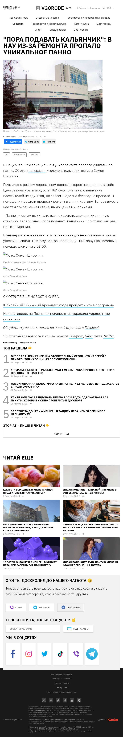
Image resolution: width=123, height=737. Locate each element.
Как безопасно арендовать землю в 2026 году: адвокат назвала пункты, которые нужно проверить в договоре (59, 399)
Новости (7, 7)
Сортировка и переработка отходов (89, 17)
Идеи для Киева (18, 17)
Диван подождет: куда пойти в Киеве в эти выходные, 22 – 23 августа (90, 491)
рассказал (37, 170)
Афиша (16, 7)
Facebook (92, 327)
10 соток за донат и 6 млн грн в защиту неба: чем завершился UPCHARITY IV (58, 412)
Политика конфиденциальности (61, 692)
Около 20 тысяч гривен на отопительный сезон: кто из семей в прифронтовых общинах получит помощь (58, 357)
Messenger (73, 607)
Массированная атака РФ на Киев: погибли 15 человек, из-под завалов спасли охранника (65, 385)
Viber (89, 336)
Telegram (76, 336)
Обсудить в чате (28, 343)
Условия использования (61, 674)
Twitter (108, 336)
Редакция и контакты (61, 679)
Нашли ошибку (10, 343)
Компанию (95, 8)
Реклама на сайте (62, 683)
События (17, 23)
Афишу (82, 8)
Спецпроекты (58, 29)
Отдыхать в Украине (48, 17)
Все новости (81, 29)
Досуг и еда (104, 23)
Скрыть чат (61, 434)
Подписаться (81, 628)
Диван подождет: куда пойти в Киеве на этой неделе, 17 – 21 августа (90, 564)
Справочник (10, 9)
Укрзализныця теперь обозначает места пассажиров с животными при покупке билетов (62, 371)
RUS (109, 8)
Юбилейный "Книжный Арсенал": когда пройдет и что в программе (58, 305)
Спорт (38, 29)
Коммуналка (81, 23)
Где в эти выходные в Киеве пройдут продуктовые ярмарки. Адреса (28, 491)
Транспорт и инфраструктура (48, 23)
